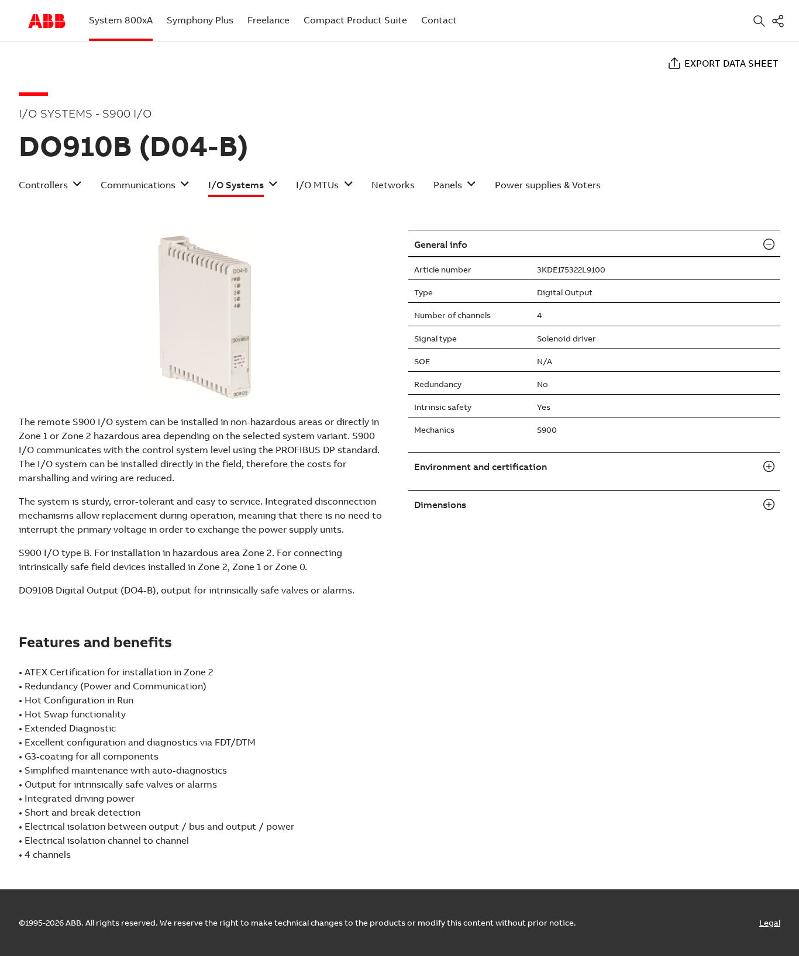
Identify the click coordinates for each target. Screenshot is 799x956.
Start (47, 21)
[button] (50, 188)
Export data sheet (731, 63)
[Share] (780, 21)
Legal (769, 922)
